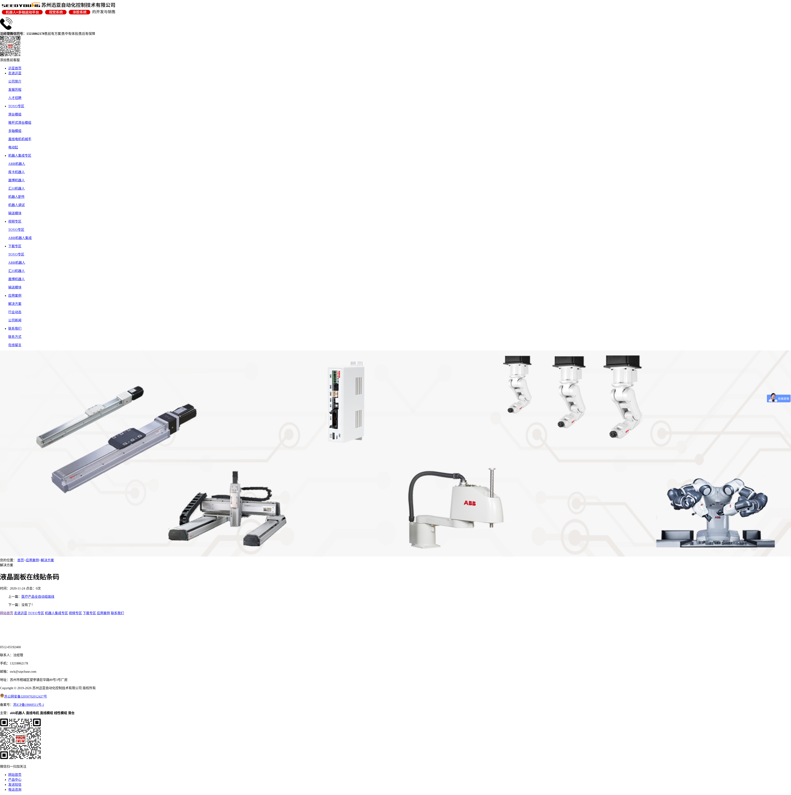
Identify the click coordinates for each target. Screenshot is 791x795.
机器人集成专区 (19, 155)
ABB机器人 (16, 164)
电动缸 (13, 147)
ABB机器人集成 (20, 238)
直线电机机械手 (19, 139)
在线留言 (14, 345)
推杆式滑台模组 (19, 122)
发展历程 (14, 89)
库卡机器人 (16, 172)
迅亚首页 (14, 68)
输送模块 (14, 213)
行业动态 (14, 312)
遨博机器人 (16, 180)
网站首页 (6, 613)
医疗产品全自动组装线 (37, 596)
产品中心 (14, 779)
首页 (20, 560)
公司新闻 (14, 320)
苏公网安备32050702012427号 (25, 696)
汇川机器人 (16, 188)
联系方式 (14, 337)
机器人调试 (16, 205)
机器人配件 (16, 196)
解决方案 (14, 304)
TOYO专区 (16, 106)
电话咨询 (14, 789)
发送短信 (14, 784)
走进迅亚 (14, 73)
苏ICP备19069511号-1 (28, 704)
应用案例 (14, 295)
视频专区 (14, 221)
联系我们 (14, 328)
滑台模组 (14, 114)
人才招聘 (14, 98)
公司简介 (14, 81)
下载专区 (14, 246)
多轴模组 (14, 131)
